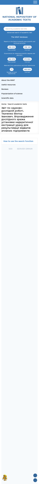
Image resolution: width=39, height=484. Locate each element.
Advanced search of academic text (19, 32)
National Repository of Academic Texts (19, 18)
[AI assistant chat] (5, 478)
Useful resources (8, 85)
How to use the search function (18, 141)
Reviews (4, 89)
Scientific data (7, 98)
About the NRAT (8, 80)
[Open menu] (35, 2)
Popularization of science (11, 93)
